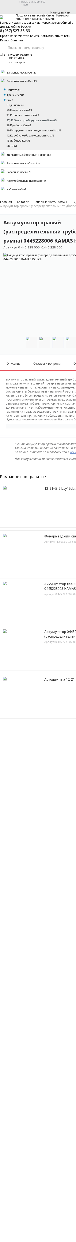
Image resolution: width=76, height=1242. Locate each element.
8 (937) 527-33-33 (15, 30)
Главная (6, 202)
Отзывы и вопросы (47, 363)
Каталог (23, 202)
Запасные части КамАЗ (50, 202)
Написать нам (60, 12)
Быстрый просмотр (24, 521)
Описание (13, 363)
